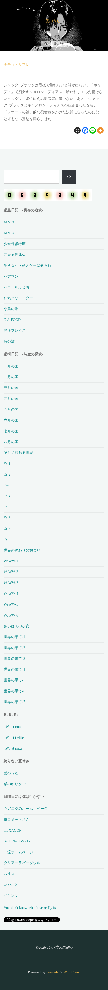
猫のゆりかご (15, 784)
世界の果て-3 (14, 658)
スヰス (9, 873)
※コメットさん (16, 819)
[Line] (93, 130)
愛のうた (53, 21)
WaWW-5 (11, 604)
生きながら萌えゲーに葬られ (27, 265)
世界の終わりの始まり (22, 550)
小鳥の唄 (11, 309)
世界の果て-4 (14, 669)
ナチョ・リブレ (16, 64)
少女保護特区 (15, 244)
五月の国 (11, 409)
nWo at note (12, 727)
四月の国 (11, 399)
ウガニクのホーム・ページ (26, 808)
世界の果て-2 (14, 648)
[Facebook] (85, 130)
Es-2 (7, 474)
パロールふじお (16, 287)
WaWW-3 (11, 583)
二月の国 (11, 377)
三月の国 (11, 388)
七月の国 (11, 431)
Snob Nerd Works (17, 841)
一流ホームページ (18, 852)
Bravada (51, 972)
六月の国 (11, 420)
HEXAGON (13, 830)
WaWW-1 (11, 561)
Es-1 (7, 464)
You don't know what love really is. (30, 908)
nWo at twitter (14, 737)
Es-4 (7, 496)
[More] (100, 130)
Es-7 (7, 528)
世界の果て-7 (14, 702)
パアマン (11, 276)
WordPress (71, 972)
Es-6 (7, 518)
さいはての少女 (16, 626)
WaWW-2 (11, 572)
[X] (77, 130)
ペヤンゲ (11, 895)
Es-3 (7, 485)
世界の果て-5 (14, 680)
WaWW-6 (11, 615)
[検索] (69, 177)
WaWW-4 (11, 593)
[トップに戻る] (87, 969)
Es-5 (7, 507)
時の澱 (9, 341)
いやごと (11, 884)
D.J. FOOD (12, 320)
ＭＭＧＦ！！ (15, 222)
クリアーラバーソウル (22, 863)
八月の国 (11, 442)
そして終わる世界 (18, 453)
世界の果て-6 (14, 691)
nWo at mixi (13, 748)
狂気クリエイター (18, 298)
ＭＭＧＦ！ (13, 233)
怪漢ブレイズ (15, 330)
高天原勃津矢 (15, 255)
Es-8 (7, 539)
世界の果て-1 (14, 637)
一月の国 (11, 366)
